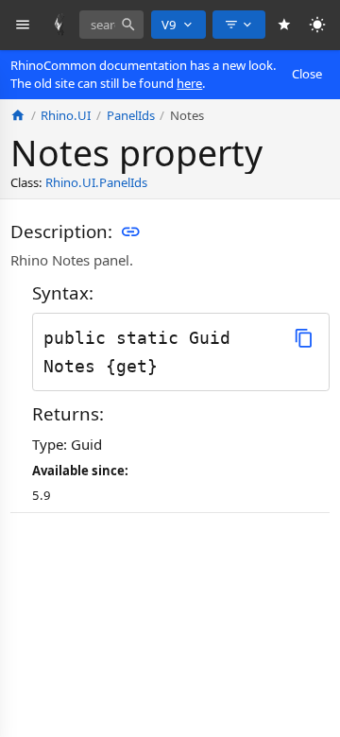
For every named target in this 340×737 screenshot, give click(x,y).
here (189, 83)
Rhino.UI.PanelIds (96, 182)
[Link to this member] (130, 231)
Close (307, 73)
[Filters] (238, 24)
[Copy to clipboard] (303, 337)
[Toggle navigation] (23, 25)
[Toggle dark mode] (317, 25)
